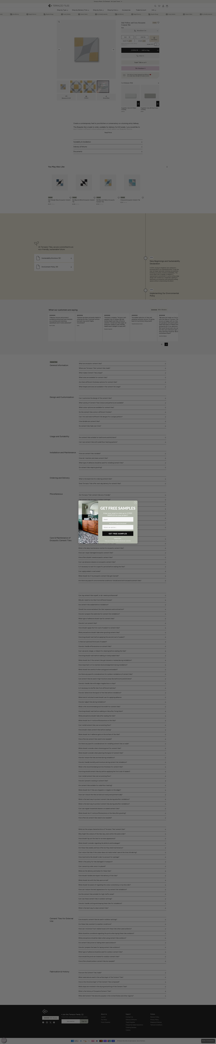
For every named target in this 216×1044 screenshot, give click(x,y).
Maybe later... (118, 538)
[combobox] (117, 527)
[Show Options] (132, 527)
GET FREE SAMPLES (118, 534)
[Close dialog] (135, 502)
